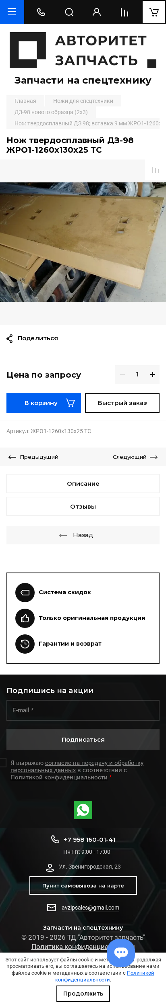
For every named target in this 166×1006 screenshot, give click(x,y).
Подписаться (83, 739)
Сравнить (155, 169)
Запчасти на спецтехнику (83, 80)
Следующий (129, 457)
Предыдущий (39, 457)
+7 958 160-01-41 (89, 839)
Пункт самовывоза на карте (83, 885)
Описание (83, 483)
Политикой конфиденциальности (105, 976)
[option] (83, 242)
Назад (83, 535)
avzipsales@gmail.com (90, 907)
